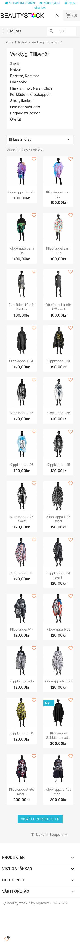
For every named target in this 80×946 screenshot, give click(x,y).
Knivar (15, 69)
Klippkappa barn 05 (58, 194)
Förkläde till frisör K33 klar (22, 307)
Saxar (15, 63)
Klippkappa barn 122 (58, 250)
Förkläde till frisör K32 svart (58, 307)
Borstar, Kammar (24, 76)
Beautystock (16, 903)
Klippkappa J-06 (22, 681)
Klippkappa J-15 (58, 465)
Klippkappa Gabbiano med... (58, 735)
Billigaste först (40, 139)
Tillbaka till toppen (50, 834)
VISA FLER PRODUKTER (40, 819)
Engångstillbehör (25, 113)
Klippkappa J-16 (21, 413)
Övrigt (15, 119)
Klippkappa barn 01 (22, 192)
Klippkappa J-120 (21, 361)
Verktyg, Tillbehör (29, 54)
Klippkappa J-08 (58, 629)
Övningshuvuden (25, 107)
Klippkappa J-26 (22, 465)
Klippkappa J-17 (21, 629)
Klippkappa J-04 (22, 733)
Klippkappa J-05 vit (58, 681)
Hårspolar (18, 82)
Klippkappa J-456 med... (58, 791)
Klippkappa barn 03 (22, 250)
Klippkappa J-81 (58, 361)
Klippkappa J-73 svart (21, 519)
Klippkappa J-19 (21, 573)
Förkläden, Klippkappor (30, 94)
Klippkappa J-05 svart (58, 519)
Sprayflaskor (21, 100)
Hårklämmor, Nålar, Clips (31, 88)
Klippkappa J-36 (58, 413)
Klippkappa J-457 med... (21, 791)
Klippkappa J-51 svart (58, 575)
